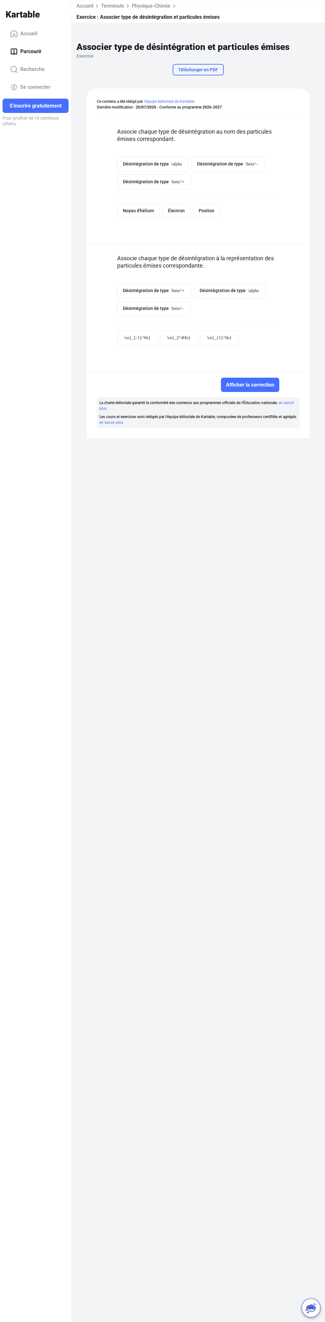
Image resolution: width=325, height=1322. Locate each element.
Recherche (32, 69)
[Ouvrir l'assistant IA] (311, 1308)
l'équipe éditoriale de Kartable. (169, 101)
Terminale (112, 6)
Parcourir (31, 51)
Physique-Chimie (151, 6)
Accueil (28, 34)
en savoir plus (111, 422)
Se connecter (35, 87)
